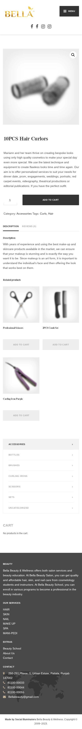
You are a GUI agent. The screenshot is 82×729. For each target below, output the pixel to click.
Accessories (24, 213)
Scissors (14, 486)
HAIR (6, 609)
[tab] (11, 226)
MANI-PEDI (10, 633)
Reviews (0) (29, 226)
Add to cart (51, 200)
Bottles (14, 455)
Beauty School (12, 648)
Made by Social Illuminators (20, 719)
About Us (9, 653)
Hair (50, 213)
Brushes (14, 465)
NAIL (6, 619)
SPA (5, 628)
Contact (8, 657)
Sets (12, 497)
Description (11, 226)
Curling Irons (18, 476)
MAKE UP (9, 623)
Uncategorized (19, 508)
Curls (43, 213)
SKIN (6, 614)
